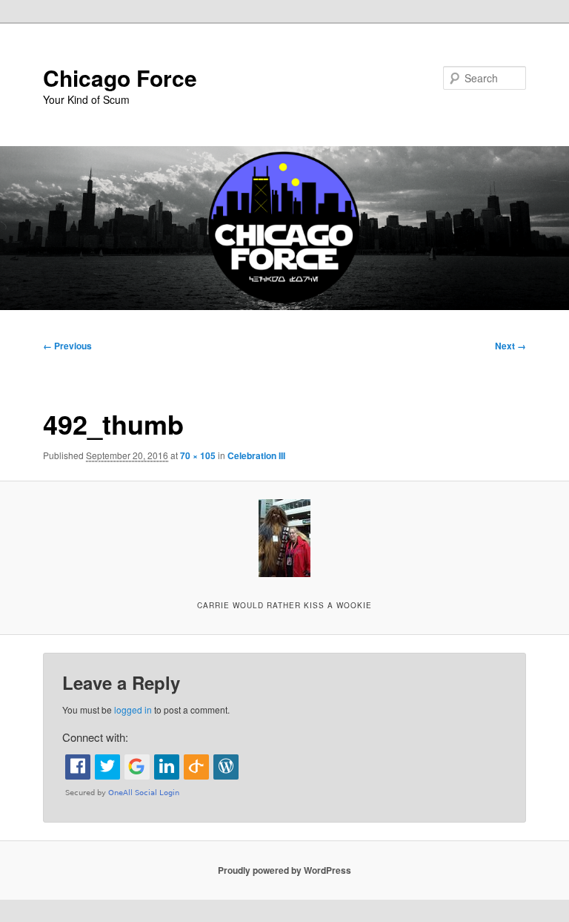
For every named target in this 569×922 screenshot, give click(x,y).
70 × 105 (198, 455)
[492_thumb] (284, 538)
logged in (133, 709)
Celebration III (256, 455)
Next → (510, 345)
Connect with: (95, 737)
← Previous (67, 345)
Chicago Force (120, 77)
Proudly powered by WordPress (284, 870)
